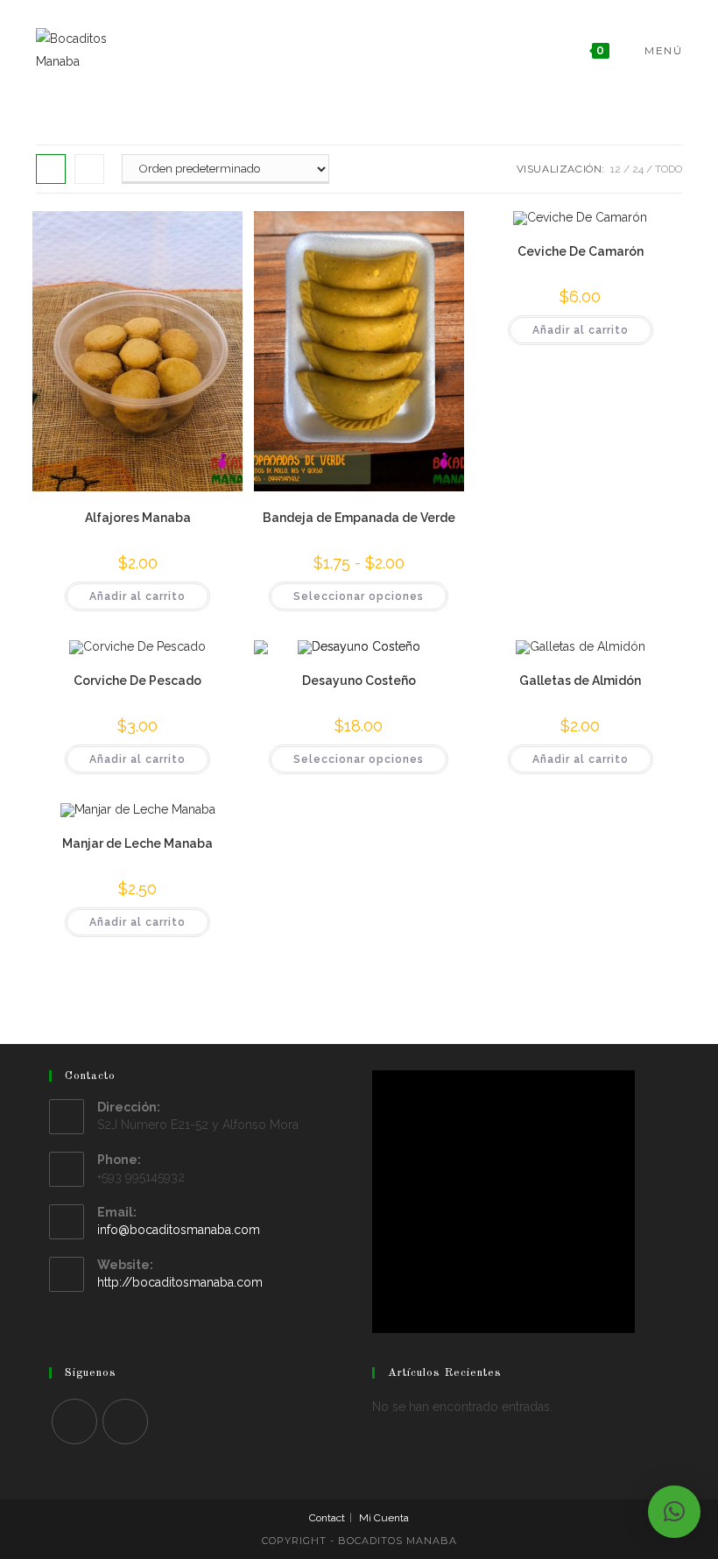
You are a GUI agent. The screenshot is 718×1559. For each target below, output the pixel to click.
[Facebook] (74, 1421)
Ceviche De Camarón (580, 251)
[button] (674, 1511)
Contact (327, 1518)
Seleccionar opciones (358, 596)
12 (615, 169)
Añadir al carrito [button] (137, 596)
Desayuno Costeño (359, 681)
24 (638, 169)
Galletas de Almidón (580, 681)
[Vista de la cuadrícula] (51, 169)
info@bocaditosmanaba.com (178, 1230)
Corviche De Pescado (137, 681)
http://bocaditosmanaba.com (180, 1282)
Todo (668, 169)
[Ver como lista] (89, 169)
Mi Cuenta (384, 1518)
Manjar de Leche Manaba (137, 843)
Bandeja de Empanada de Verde (359, 518)
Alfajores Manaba (138, 518)
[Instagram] (125, 1421)
